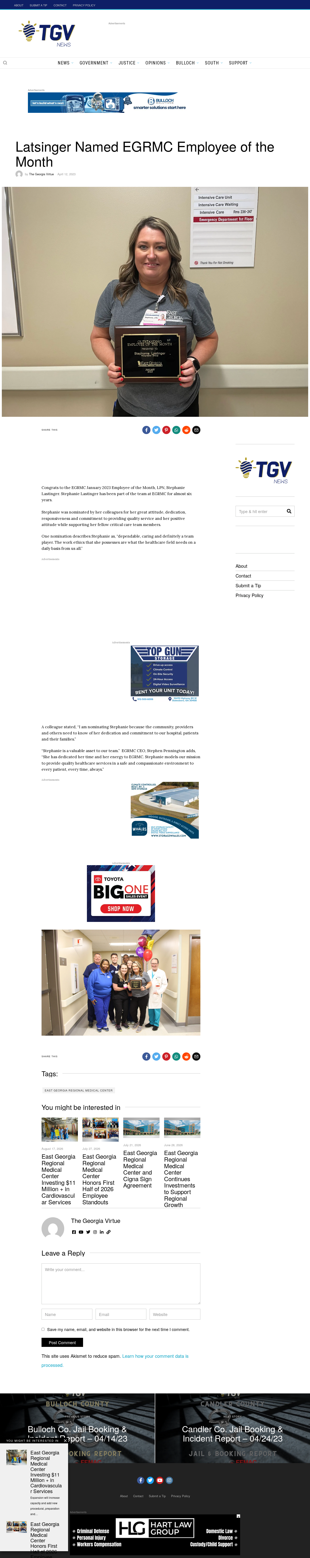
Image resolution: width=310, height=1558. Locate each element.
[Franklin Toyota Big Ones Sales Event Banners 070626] (121, 893)
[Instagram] (169, 1480)
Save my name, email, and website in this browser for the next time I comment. (118, 1329)
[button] (5, 63)
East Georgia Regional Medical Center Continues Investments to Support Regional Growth (181, 1178)
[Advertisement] (191, 36)
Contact (243, 575)
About (241, 566)
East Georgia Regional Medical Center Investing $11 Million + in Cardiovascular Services (59, 1179)
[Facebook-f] (140, 1480)
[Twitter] (150, 1480)
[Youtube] (159, 1480)
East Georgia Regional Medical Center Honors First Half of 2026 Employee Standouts (99, 1179)
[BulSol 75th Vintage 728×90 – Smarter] (110, 102)
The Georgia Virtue (41, 174)
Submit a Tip (248, 585)
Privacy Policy (249, 595)
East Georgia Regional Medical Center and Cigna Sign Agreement (140, 1168)
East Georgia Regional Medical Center (79, 1090)
